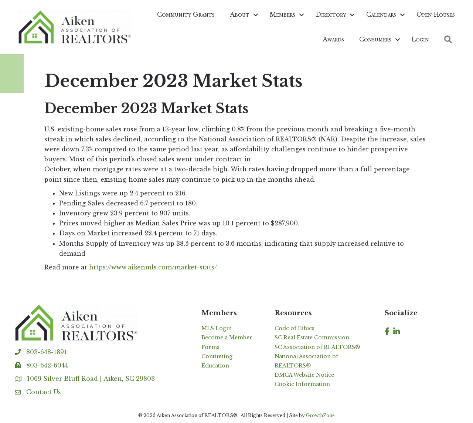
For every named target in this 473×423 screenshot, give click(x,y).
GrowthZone (320, 415)
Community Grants (186, 14)
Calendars (381, 14)
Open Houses (435, 14)
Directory (331, 14)
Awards (333, 39)
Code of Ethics (294, 328)
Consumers (375, 39)
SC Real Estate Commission (312, 337)
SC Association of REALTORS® (317, 347)
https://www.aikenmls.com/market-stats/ (153, 267)
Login (420, 39)
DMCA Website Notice (304, 375)
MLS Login (216, 328)
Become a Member (226, 337)
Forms (210, 347)
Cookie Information (302, 384)
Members (282, 14)
